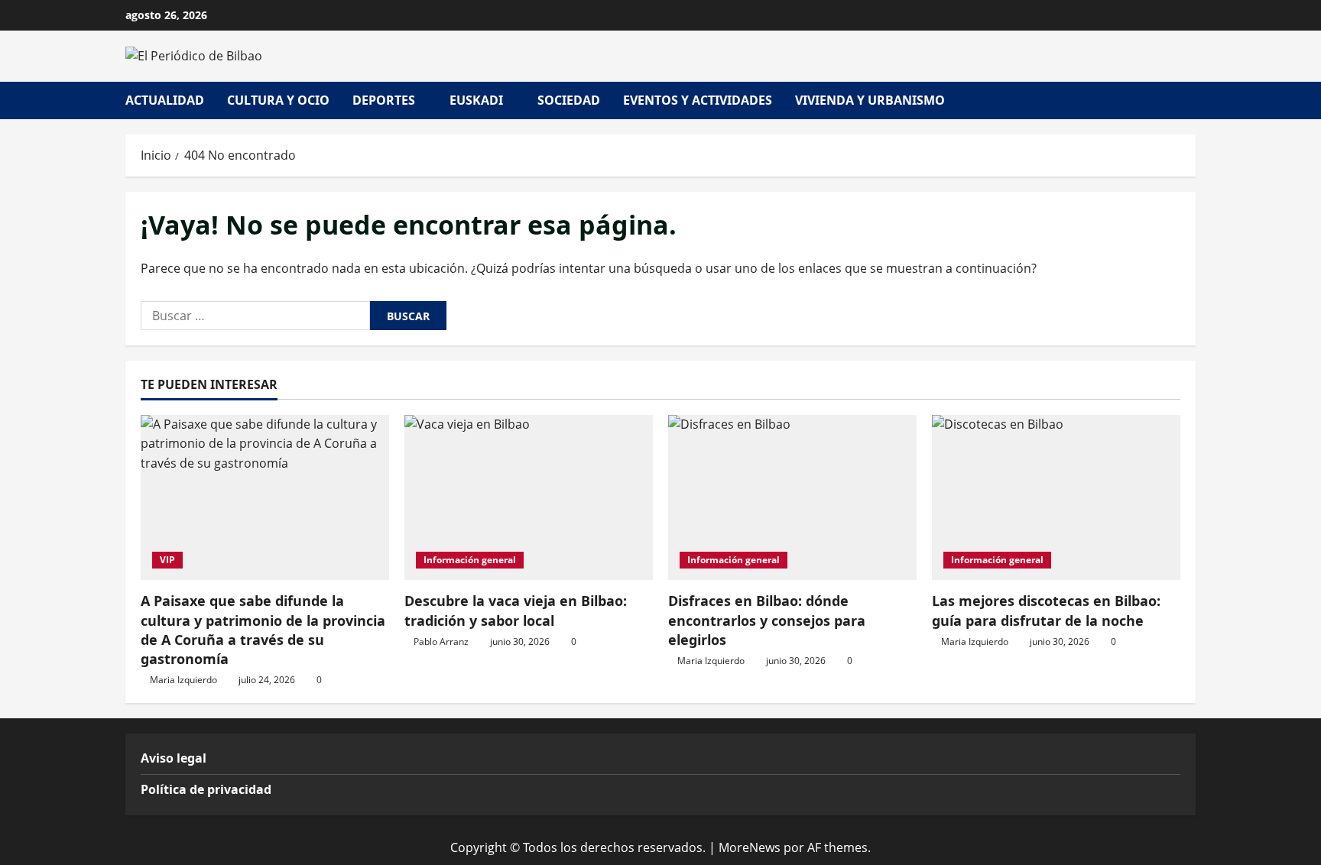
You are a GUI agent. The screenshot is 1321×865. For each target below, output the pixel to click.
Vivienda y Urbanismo (870, 100)
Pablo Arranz (441, 641)
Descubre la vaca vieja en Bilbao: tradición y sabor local (515, 610)
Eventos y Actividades (697, 100)
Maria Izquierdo (183, 679)
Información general (470, 559)
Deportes (383, 100)
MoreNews (750, 847)
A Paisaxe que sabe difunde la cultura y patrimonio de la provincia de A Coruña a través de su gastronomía (263, 629)
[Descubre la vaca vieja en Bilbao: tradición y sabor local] (528, 498)
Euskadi (476, 100)
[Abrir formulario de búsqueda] (1191, 100)
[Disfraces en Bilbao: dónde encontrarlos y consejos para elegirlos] (792, 498)
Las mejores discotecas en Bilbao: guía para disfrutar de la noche (1046, 610)
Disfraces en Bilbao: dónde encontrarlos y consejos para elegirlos (766, 619)
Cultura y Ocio (278, 100)
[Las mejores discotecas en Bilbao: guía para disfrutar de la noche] (1056, 498)
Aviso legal (173, 758)
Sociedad (568, 100)
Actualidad (164, 100)
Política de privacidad (206, 789)
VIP (167, 559)
